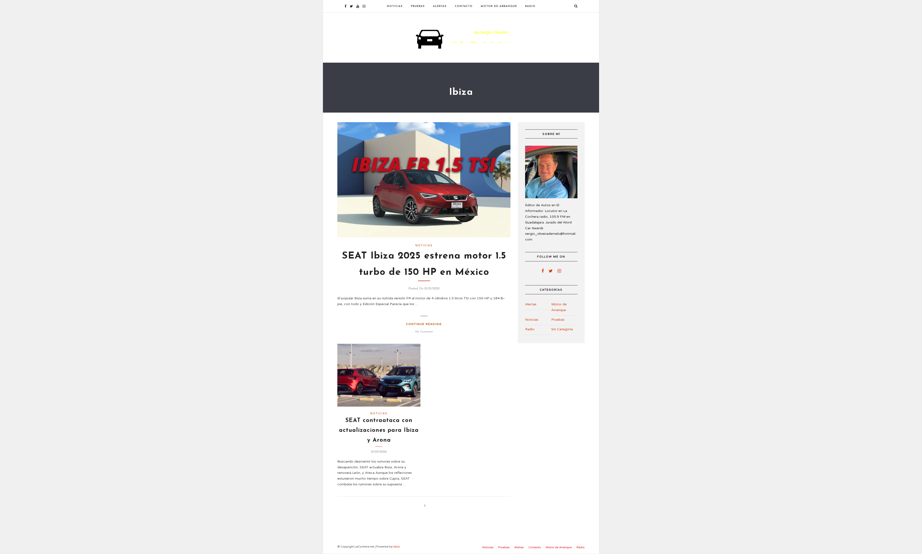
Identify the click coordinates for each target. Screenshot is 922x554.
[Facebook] (542, 271)
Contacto (464, 6)
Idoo (396, 546)
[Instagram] (364, 6)
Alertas (440, 6)
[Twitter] (551, 271)
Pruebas (418, 6)
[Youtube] (357, 6)
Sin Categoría (562, 329)
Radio (530, 6)
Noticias (395, 6)
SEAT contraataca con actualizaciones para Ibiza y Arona (379, 430)
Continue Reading (424, 324)
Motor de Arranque (499, 6)
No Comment (424, 331)
